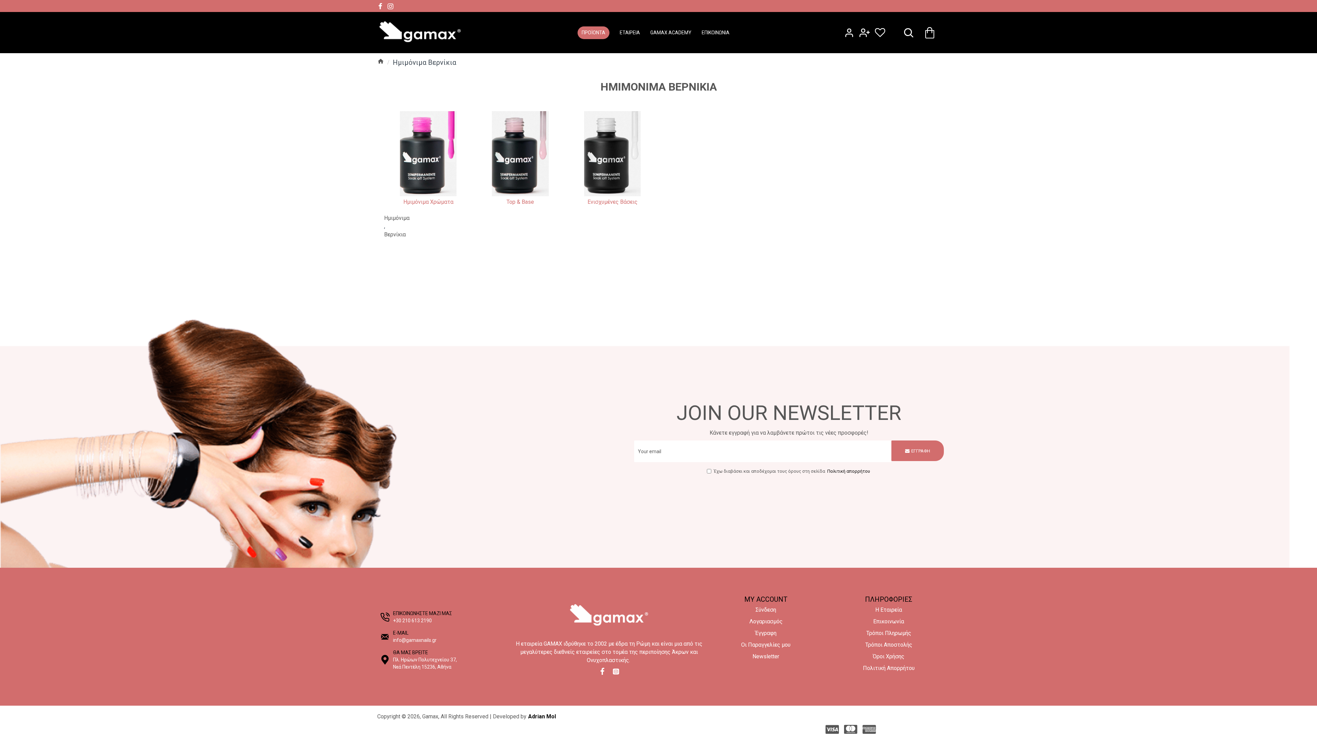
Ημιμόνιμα (397, 218)
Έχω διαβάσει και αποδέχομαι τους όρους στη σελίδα (792, 471)
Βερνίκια (395, 234)
